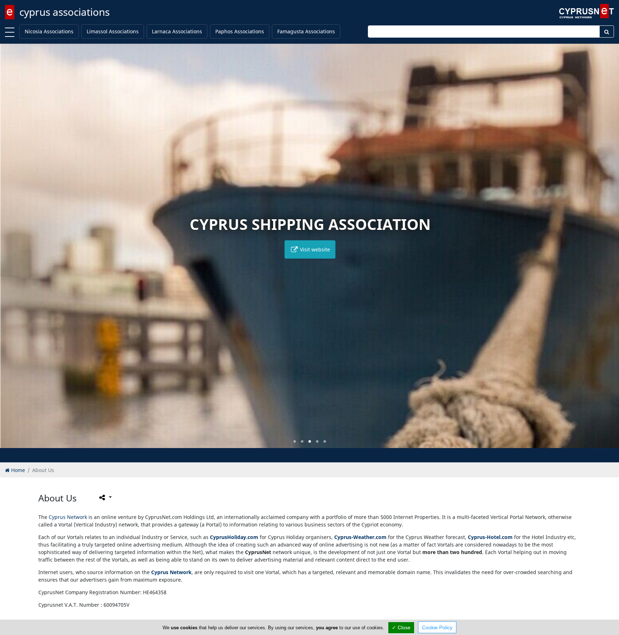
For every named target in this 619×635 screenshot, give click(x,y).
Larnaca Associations (177, 31)
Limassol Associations (113, 31)
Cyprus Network (68, 517)
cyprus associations (64, 12)
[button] (294, 441)
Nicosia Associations (49, 31)
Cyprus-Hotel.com (490, 537)
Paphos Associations (239, 31)
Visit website (314, 249)
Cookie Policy (437, 627)
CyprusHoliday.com (234, 537)
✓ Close (401, 627)
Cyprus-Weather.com (360, 537)
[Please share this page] (104, 497)
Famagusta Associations (306, 31)
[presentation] (12, 251)
